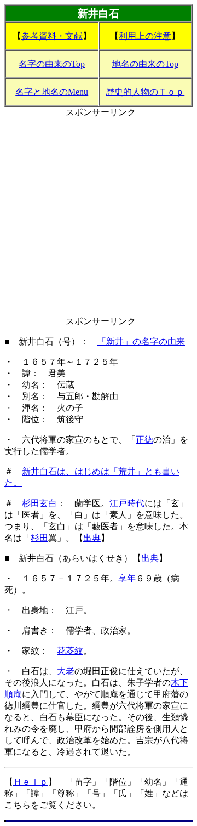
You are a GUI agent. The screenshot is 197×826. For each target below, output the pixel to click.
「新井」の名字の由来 (141, 341)
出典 (92, 537)
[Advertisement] (98, 217)
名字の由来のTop (52, 64)
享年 (127, 578)
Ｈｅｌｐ (30, 782)
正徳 (144, 439)
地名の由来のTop (145, 64)
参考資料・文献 (52, 36)
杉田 (39, 537)
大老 (65, 671)
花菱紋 (70, 650)
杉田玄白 (39, 503)
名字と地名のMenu (51, 92)
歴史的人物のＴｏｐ (145, 92)
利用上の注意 (145, 36)
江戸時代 (126, 503)
